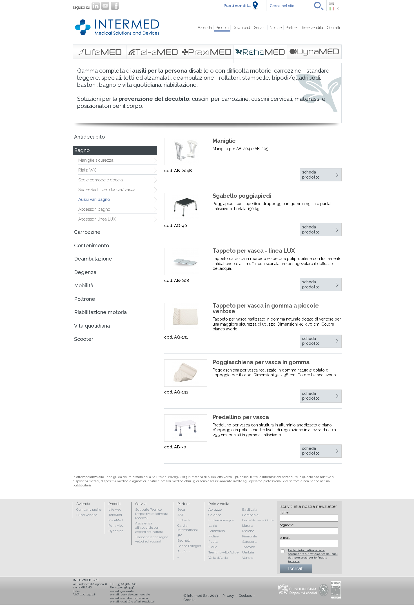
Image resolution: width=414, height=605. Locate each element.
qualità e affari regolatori (138, 601)
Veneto (247, 558)
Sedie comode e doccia (100, 180)
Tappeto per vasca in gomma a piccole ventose (266, 308)
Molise (213, 536)
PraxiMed (115, 520)
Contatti (333, 27)
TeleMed (115, 515)
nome (284, 512)
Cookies (245, 596)
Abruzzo (215, 509)
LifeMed (114, 509)
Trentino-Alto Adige (223, 552)
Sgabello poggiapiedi (242, 195)
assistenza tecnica (134, 598)
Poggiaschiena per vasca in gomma (261, 362)
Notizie (276, 27)
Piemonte (249, 536)
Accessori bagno (94, 209)
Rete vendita (312, 27)
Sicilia (212, 547)
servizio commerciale (135, 594)
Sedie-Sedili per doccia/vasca (106, 189)
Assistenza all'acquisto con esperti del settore (149, 527)
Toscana (248, 547)
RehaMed (116, 526)
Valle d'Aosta (218, 558)
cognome (287, 525)
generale (127, 591)
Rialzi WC (87, 170)
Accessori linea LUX (96, 219)
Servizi (260, 27)
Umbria (248, 552)
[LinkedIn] (96, 6)
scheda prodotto (311, 174)
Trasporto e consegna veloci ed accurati (151, 539)
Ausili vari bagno (94, 199)
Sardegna (249, 542)
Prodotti (222, 27)
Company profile (88, 509)
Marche (248, 531)
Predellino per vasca (241, 417)
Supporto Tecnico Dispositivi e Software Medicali (151, 514)
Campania (250, 515)
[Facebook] (115, 6)
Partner (292, 27)
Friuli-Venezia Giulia (258, 520)
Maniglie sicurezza (95, 160)
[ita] (334, 8)
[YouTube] (105, 6)
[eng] (334, 3)
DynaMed (116, 531)
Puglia (213, 542)
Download (241, 27)
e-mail (285, 538)
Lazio (212, 526)
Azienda (205, 27)
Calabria (214, 515)
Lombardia (216, 531)
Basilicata (249, 509)
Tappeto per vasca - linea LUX (254, 250)
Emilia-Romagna (221, 520)
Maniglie (224, 140)
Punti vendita (237, 5)
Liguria (247, 526)
